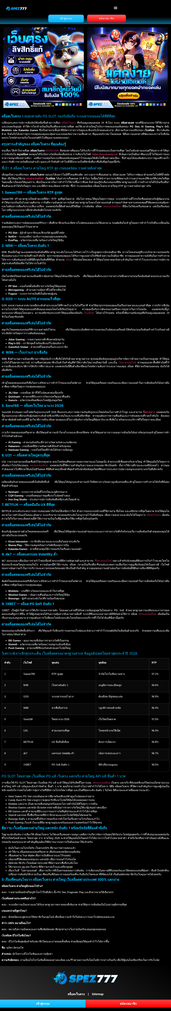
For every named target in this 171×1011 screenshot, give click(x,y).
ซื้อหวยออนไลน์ (103, 560)
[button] (115, 8)
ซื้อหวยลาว (149, 412)
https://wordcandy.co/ (105, 154)
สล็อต (69, 259)
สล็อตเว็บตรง (69, 122)
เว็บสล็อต (89, 312)
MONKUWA (51, 150)
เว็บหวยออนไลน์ (127, 362)
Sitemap (98, 994)
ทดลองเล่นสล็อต (35, 178)
